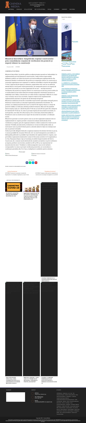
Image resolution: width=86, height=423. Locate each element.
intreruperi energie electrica (61, 404)
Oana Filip (58, 409)
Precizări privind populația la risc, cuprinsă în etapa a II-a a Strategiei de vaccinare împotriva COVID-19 (13, 380)
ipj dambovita (68, 404)
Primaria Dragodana (71, 409)
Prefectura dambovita (63, 409)
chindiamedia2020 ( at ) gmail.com (43, 401)
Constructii (11, 166)
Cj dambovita (74, 396)
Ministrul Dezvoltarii (21, 166)
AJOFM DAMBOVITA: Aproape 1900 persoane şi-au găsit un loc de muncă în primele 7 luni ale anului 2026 (71, 101)
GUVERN (18, 66)
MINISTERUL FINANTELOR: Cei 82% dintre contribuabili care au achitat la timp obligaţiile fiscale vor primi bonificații (31, 196)
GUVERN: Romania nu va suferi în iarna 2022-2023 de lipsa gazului (49, 279)
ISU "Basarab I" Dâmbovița (75, 404)
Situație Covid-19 (74, 412)
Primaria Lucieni (76, 409)
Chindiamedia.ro (68, 396)
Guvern (15, 166)
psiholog (58, 412)
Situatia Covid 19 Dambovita (66, 412)
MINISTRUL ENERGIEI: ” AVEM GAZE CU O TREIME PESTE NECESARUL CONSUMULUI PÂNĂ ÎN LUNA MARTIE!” (31, 379)
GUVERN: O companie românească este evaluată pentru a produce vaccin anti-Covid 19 (49, 380)
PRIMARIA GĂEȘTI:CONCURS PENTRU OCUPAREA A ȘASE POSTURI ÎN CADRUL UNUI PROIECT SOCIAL (71, 107)
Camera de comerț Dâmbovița (61, 396)
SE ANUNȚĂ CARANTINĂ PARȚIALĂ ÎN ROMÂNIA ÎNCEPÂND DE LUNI (12, 195)
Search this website (66, 17)
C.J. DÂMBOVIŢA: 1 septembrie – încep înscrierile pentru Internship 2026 (70, 84)
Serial (61, 412)
